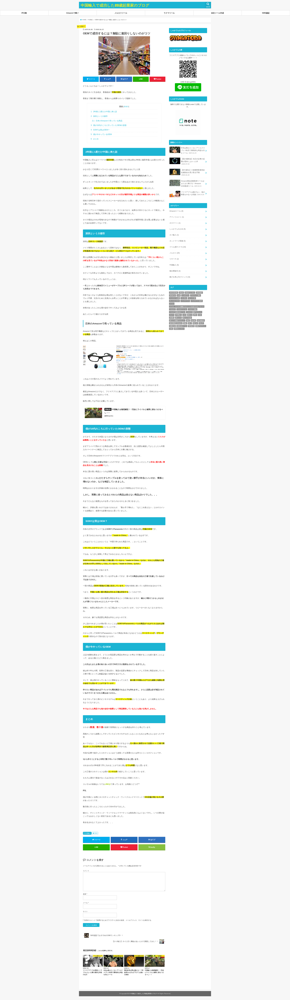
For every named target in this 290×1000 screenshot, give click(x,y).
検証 (188, 320)
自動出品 (172, 326)
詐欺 (171, 329)
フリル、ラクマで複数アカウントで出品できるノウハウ (187, 306)
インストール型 (174, 298)
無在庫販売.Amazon (176, 323)
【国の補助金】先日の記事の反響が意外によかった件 (193, 161)
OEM (95, 833)
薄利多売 (191, 326)
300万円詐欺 (174, 292)
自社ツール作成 (217, 13)
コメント (86, 871)
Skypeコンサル (190, 292)
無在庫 (193, 320)
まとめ (95, 139)
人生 (184, 315)
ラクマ (172, 315)
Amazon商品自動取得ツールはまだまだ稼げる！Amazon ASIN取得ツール (192, 183)
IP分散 (24, 13)
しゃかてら (185, 295)
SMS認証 (266, 13)
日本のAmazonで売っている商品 (107, 121)
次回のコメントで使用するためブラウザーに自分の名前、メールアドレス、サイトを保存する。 (118, 920)
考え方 (201, 323)
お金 (178, 295)
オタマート (174, 223)
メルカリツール (121, 13)
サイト (85, 911)
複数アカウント (200, 326)
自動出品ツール (182, 326)
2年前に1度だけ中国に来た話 (104, 112)
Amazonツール (176, 211)
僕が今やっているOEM (101, 134)
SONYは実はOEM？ (100, 130)
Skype (181, 292)
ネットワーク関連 (177, 241)
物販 (185, 323)
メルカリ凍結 (192, 309)
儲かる (190, 315)
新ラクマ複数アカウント (177, 320)
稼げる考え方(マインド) (179, 277)
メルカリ (174, 253)
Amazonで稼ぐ (72, 13)
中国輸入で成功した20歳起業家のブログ (115, 5)
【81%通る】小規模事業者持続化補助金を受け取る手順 (193, 172)
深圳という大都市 (99, 116)
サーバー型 (191, 298)
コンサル (184, 298)
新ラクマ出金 (187, 317)
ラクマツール (169, 13)
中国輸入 (88, 833)
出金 (199, 315)
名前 (85, 894)
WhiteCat (172, 295)
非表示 (126, 106)
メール (86, 903)
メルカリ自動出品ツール (177, 312)
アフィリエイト (176, 217)
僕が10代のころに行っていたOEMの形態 (108, 125)
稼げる (195, 323)
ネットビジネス (174, 301)
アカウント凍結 (195, 295)
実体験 (172, 317)
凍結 (195, 315)
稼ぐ (189, 323)
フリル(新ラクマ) (177, 247)
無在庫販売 (174, 271)
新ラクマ (178, 317)
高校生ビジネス (179, 329)
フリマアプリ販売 (196, 301)
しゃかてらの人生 (177, 229)
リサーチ (174, 259)
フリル (172, 304)
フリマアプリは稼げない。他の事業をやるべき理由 (193, 193)
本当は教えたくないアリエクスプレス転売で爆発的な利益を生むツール (193, 150)
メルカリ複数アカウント (194, 312)
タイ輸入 (174, 235)
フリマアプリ (185, 301)
